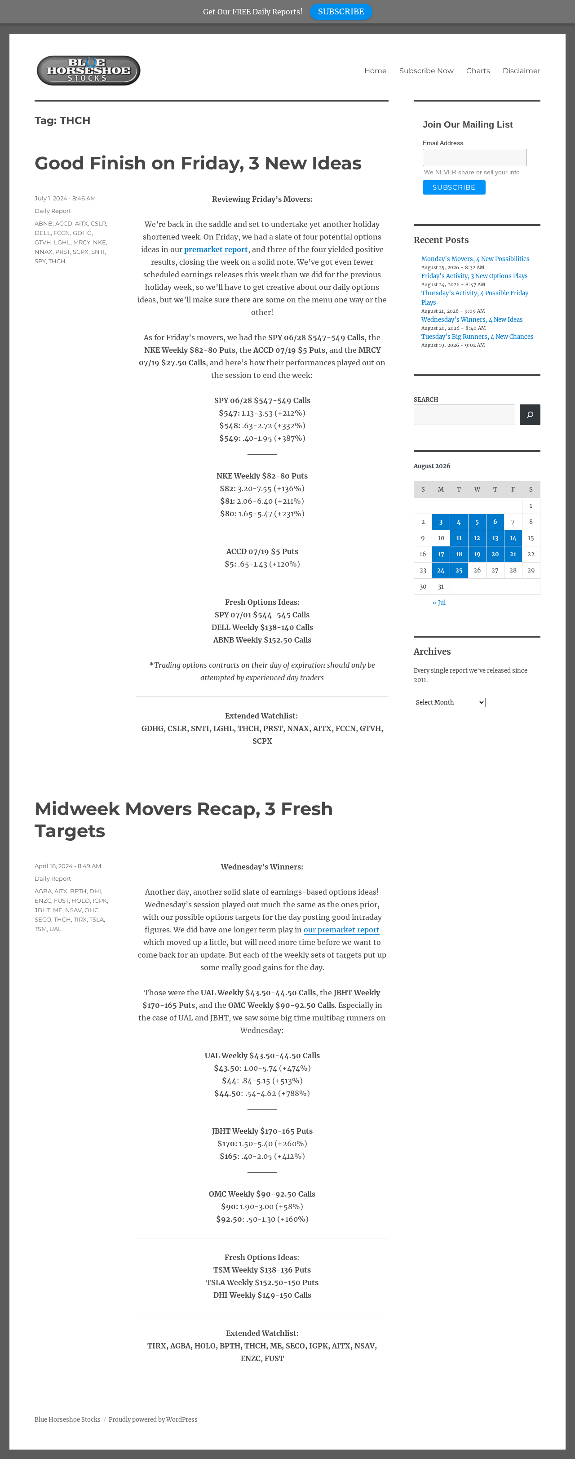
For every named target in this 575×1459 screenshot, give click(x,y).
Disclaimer (521, 71)
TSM (41, 928)
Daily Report (53, 210)
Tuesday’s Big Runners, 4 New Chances (477, 337)
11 (459, 538)
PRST (62, 251)
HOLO (80, 900)
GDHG (82, 232)
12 (477, 538)
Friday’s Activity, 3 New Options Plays (474, 276)
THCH (57, 261)
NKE (99, 242)
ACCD (63, 223)
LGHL (62, 242)
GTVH (43, 242)
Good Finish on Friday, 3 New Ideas (198, 163)
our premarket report (342, 929)
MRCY (81, 242)
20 (495, 554)
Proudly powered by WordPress (153, 1420)
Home (375, 71)
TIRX (80, 919)
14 (513, 538)
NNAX (44, 251)
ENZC (43, 900)
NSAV (73, 910)
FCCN (61, 232)
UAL (55, 928)
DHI (95, 891)
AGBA (43, 891)
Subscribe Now (426, 71)
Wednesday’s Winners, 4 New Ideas (472, 320)
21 (513, 554)
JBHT (42, 910)
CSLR (98, 223)
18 (459, 554)
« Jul (439, 603)
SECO (43, 919)
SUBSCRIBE (341, 11)
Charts (478, 71)
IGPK (100, 900)
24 (441, 570)
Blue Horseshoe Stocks (68, 1420)
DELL (43, 232)
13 (495, 538)
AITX (81, 223)
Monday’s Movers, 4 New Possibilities (475, 259)
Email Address (443, 142)
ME (57, 910)
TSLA (96, 919)
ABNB (44, 223)
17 (441, 554)
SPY (40, 261)
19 (477, 554)
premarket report (216, 249)
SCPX (80, 251)
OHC (91, 910)
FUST (61, 900)
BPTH (78, 891)
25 (459, 570)
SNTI (98, 251)
